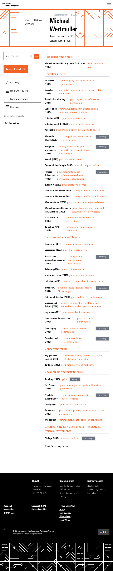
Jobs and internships (9, 508)
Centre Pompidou (39, 509)
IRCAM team (9, 513)
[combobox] (22, 56)
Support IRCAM (38, 506)
